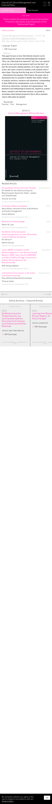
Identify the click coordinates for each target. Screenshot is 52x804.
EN (49, 5)
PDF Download (10, 49)
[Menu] (45, 4)
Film (12, 104)
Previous (2, 300)
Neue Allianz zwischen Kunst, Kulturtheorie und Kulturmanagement (20, 208)
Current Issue (7, 10)
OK (47, 798)
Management (21, 104)
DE (49, 3)
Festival (5, 104)
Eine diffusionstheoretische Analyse (19, 275)
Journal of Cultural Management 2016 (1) (19, 38)
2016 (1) (26, 111)
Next (50, 300)
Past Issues (32, 10)
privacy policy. (8, 801)
